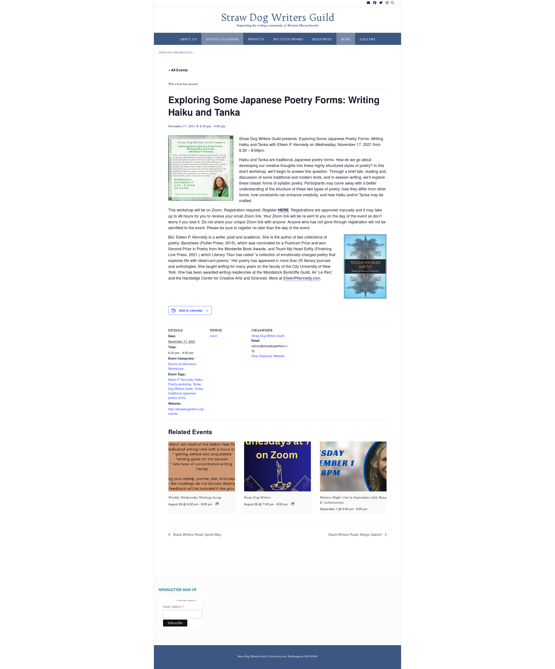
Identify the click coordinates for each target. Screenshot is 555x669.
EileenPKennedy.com (301, 278)
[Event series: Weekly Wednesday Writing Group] (217, 503)
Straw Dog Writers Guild (277, 17)
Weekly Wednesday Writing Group (194, 497)
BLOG (345, 39)
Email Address (173, 607)
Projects (256, 39)
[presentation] (201, 466)
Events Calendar (222, 39)
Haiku (198, 379)
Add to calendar (190, 310)
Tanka (198, 388)
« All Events (178, 69)
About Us (188, 39)
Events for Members (182, 364)
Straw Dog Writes (257, 497)
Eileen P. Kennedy (180, 379)
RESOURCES (322, 39)
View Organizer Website (267, 356)
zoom (213, 336)
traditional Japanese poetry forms (182, 395)
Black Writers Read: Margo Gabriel (355, 534)
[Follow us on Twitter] (381, 3)
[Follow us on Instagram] (387, 3)
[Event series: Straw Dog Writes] (292, 503)
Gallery (367, 39)
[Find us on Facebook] (375, 3)
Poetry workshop (179, 384)
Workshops (176, 368)
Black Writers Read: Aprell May (196, 534)
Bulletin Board (288, 39)
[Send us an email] (368, 3)
